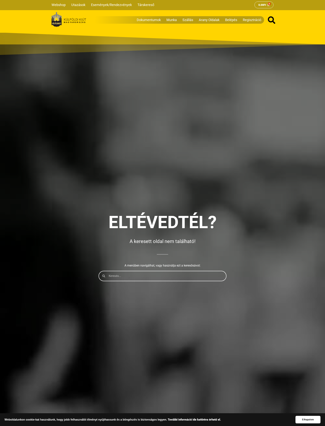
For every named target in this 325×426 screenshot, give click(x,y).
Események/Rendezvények (111, 5)
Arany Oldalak (209, 20)
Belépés (231, 20)
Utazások (78, 5)
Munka (171, 20)
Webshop (59, 5)
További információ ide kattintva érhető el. (194, 419)
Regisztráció (252, 20)
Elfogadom (308, 419)
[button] (271, 20)
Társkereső (145, 5)
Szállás (187, 20)
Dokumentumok (149, 20)
